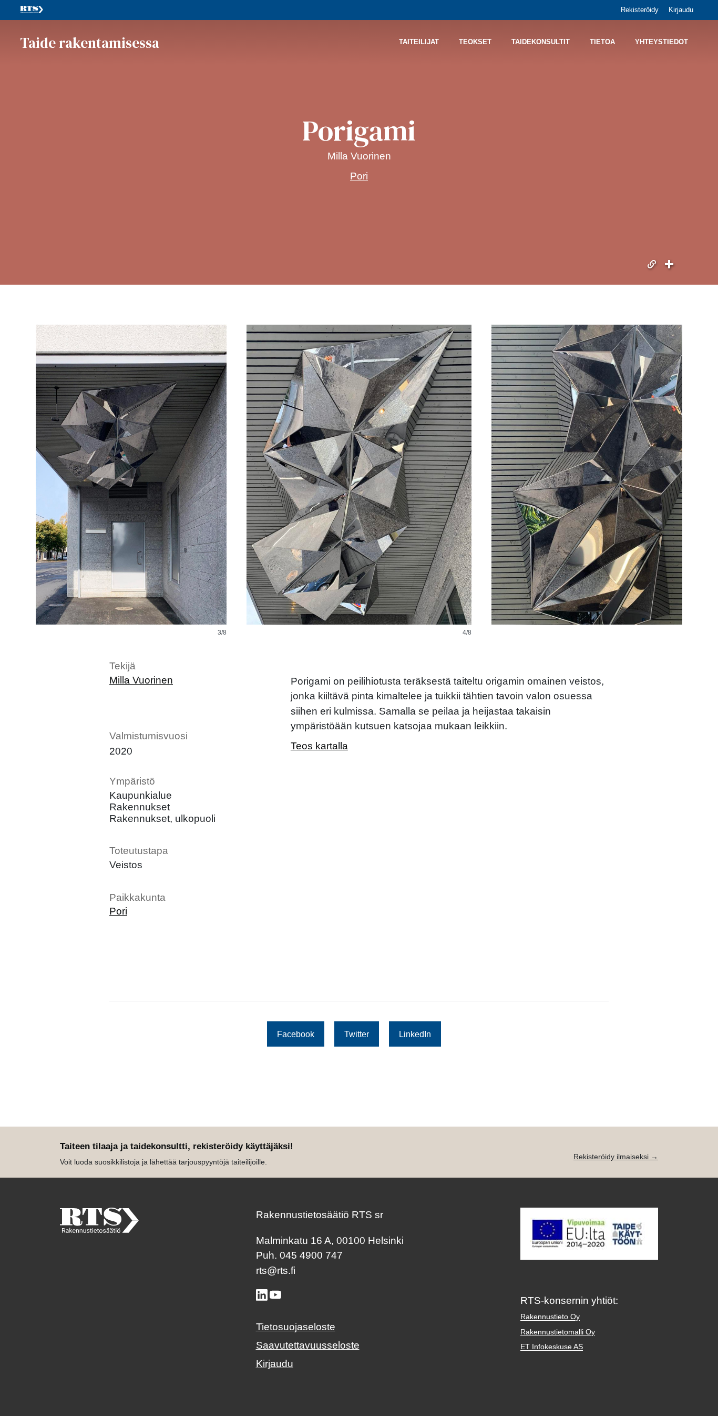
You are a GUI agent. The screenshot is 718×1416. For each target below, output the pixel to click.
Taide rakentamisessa (89, 42)
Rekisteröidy (640, 10)
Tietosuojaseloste (295, 1326)
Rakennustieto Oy (550, 1317)
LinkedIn (415, 1034)
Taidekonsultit (540, 42)
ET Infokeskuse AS (551, 1347)
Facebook (295, 1034)
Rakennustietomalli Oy (557, 1332)
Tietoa (602, 42)
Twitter (356, 1034)
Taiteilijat (419, 42)
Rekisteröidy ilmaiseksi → (615, 1156)
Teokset (475, 42)
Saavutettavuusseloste (308, 1345)
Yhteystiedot (661, 42)
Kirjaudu (681, 10)
